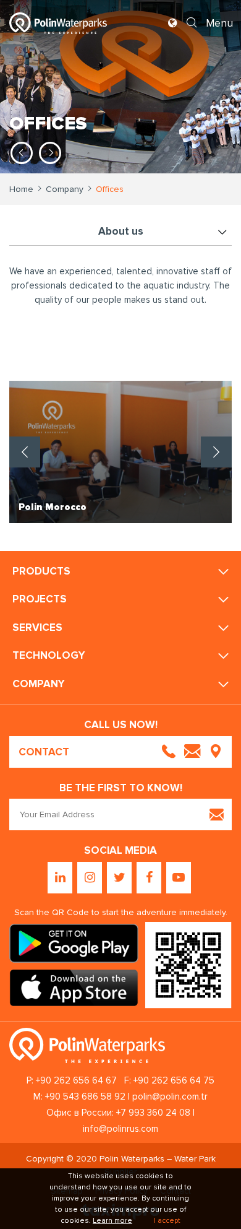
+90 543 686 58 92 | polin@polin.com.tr (126, 1096)
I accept (167, 1220)
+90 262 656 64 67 (76, 1080)
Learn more (112, 1220)
